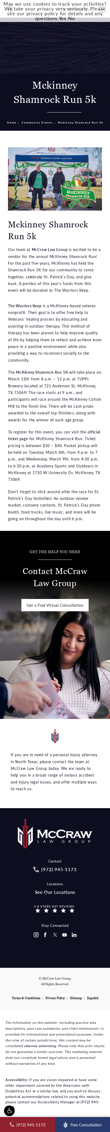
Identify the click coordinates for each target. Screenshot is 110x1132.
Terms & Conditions (26, 998)
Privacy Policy (55, 998)
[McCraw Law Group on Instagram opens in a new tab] (36, 935)
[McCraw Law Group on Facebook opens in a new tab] (45, 935)
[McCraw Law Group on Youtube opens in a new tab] (65, 935)
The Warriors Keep (25, 305)
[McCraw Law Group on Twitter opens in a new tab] (55, 935)
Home (11, 122)
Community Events (37, 122)
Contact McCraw (55, 569)
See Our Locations (55, 892)
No (71, 18)
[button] (9, 1110)
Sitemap (76, 998)
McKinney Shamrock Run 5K (42, 372)
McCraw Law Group (50, 249)
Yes (62, 18)
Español (92, 998)
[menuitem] (36, 935)
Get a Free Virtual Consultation (55, 605)
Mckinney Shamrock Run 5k (80, 122)
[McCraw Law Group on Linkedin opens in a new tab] (74, 935)
